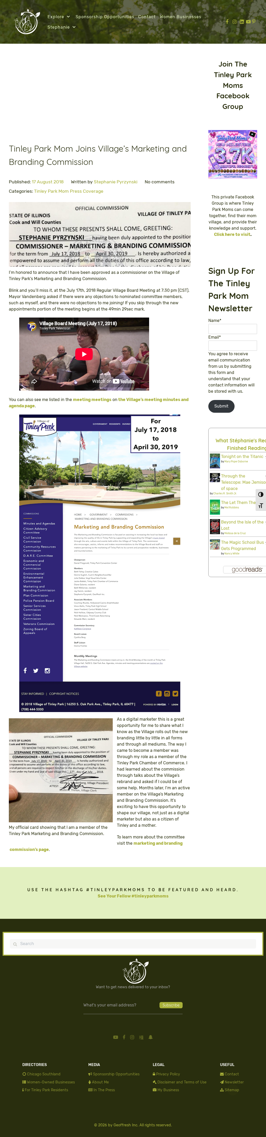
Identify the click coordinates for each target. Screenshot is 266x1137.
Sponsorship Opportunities (116, 1074)
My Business (168, 1090)
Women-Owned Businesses (51, 1082)
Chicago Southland (44, 1074)
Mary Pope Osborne (236, 461)
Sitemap (232, 1090)
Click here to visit (232, 234)
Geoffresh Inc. (126, 1125)
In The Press (104, 1090)
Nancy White (232, 553)
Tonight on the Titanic (242, 456)
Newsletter (234, 1082)
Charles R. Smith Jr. (225, 493)
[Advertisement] (100, 97)
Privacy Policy (168, 1074)
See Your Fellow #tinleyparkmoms (133, 896)
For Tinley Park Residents (46, 1090)
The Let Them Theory (241, 502)
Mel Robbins (231, 507)
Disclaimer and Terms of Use (182, 1082)
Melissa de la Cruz (235, 533)
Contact (232, 1074)
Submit (221, 406)
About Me (100, 1082)
